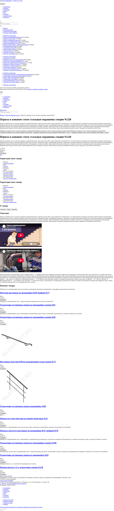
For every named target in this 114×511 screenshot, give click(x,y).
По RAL (5, 166)
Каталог (3, 4)
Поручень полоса (8, 175)
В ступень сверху (8, 172)
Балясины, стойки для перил (11, 64)
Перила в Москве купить (13, 115)
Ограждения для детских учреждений (14, 76)
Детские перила (8, 50)
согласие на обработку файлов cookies (37, 89)
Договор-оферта (5, 507)
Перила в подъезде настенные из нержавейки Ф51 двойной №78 (29, 431)
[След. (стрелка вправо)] (2, 510)
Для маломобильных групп (11, 80)
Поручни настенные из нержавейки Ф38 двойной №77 (24, 293)
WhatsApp (23, 483)
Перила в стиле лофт (9, 38)
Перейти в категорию (9, 35)
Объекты (5, 8)
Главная (2, 115)
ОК (1, 92)
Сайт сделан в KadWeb (6, 480)
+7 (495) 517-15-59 (17, 0)
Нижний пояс (13, 178)
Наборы (5, 504)
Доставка (6, 14)
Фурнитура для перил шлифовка (12, 61)
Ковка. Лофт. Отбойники (10, 77)
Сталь (5, 169)
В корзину (3, 153)
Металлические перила (10, 46)
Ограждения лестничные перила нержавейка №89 (23, 406)
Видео (5, 11)
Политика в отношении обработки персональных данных (26, 507)
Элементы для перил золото (11, 65)
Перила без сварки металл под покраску (15, 62)
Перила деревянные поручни (11, 40)
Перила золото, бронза (10, 49)
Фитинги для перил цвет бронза (12, 70)
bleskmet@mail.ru (16, 483)
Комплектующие (8, 29)
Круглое (5, 178)
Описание (3, 209)
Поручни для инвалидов (10, 53)
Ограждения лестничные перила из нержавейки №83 (24, 455)
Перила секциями (8, 163)
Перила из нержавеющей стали (12, 41)
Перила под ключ (8, 500)
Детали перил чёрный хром (11, 68)
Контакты (6, 17)
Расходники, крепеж (9, 67)
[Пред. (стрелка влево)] (0, 510)
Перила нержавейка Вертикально (13, 37)
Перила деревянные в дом (11, 43)
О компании (6, 7)
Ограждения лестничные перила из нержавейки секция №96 (27, 317)
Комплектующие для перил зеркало (13, 59)
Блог (4, 13)
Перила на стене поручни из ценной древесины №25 (24, 418)
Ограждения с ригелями (10, 79)
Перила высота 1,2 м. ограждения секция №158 (21, 467)
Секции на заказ (8, 503)
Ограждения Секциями (10, 31)
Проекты (5, 489)
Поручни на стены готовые (11, 82)
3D (1, 155)
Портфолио (6, 10)
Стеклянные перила (9, 47)
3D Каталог (3, 110)
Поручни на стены (8, 52)
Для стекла (6, 58)
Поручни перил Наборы (10, 33)
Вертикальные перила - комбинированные (15, 44)
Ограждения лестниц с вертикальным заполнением (18, 74)
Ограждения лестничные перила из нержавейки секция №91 (27, 305)
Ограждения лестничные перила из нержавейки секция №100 (28, 443)
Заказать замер (7, 16)
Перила (5, 28)
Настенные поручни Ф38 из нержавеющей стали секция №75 (28, 362)
